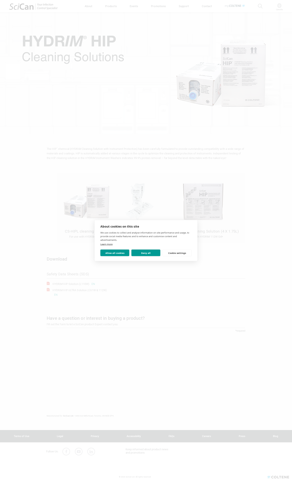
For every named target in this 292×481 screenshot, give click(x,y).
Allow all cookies (114, 252)
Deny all (146, 252)
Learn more (106, 244)
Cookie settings (177, 252)
